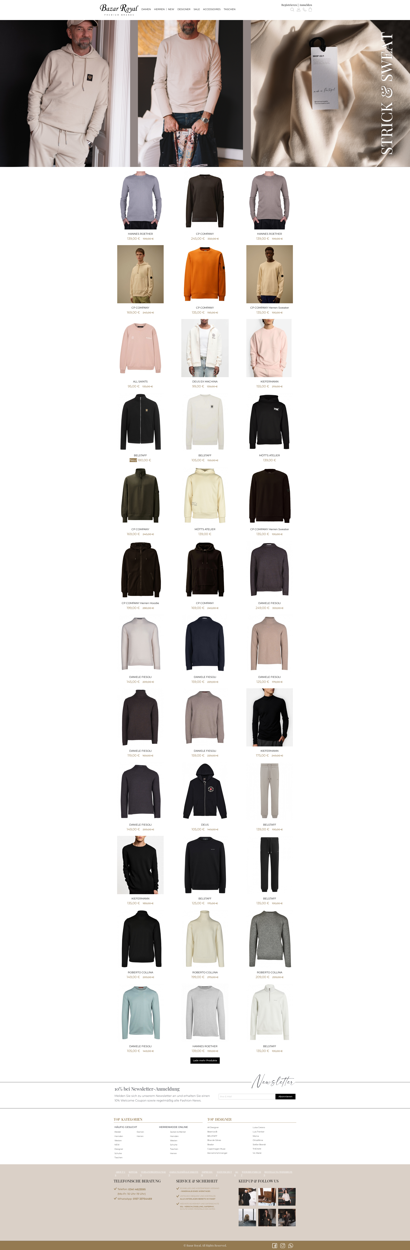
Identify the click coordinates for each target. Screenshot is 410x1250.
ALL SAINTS (140, 381)
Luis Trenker (258, 1131)
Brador (210, 1144)
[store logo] (119, 9)
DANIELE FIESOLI (269, 603)
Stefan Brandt (259, 1144)
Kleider (118, 1132)
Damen (140, 1132)
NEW (117, 1144)
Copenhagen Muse (216, 1149)
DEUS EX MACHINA (204, 381)
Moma (256, 1136)
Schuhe (118, 1153)
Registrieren (289, 5)
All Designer (213, 1127)
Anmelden (305, 5)
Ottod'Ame (258, 1140)
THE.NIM (257, 1149)
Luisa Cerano (259, 1127)
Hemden (119, 1136)
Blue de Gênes (214, 1140)
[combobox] (205, 20)
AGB (236, 1173)
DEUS (205, 824)
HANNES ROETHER (140, 233)
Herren (140, 1136)
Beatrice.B (212, 1131)
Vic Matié (257, 1153)
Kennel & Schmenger (217, 1153)
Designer (119, 1149)
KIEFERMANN (270, 381)
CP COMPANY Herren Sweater (269, 307)
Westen (118, 1140)
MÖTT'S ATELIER (269, 455)
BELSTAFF (140, 455)
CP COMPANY (205, 233)
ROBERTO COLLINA (140, 972)
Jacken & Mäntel (178, 1132)
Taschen (119, 1157)
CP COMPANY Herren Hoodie (140, 603)
